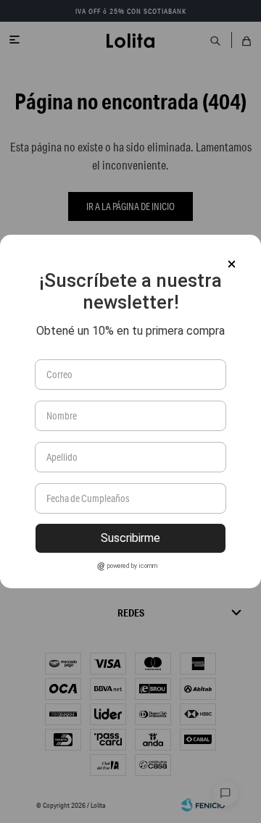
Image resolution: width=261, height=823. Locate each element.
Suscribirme (130, 538)
